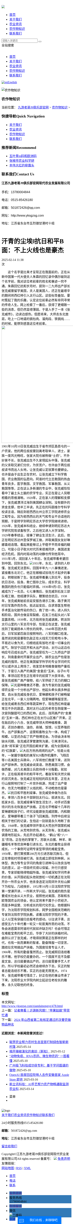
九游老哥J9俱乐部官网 (33, 107)
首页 (12, 14)
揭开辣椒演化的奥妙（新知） (29, 1051)
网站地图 (8, 1168)
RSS (19, 1168)
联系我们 (15, 33)
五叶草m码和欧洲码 (23, 156)
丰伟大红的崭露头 (21, 165)
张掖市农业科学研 (21, 160)
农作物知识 (17, 28)
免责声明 (64, 1158)
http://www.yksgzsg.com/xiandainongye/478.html (32, 1006)
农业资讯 (15, 24)
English (12, 82)
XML (27, 1168)
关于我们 (15, 19)
